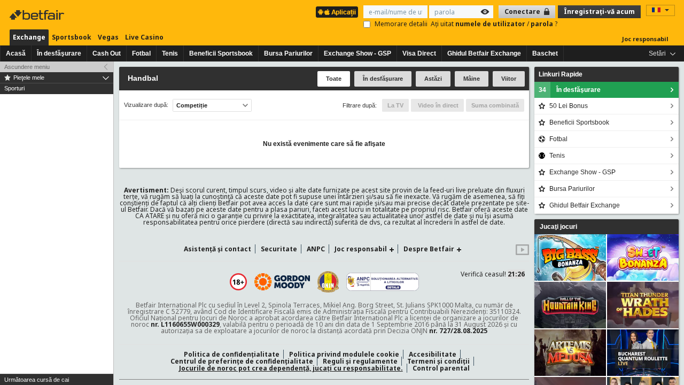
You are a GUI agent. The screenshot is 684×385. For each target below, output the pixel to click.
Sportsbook (71, 37)
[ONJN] (328, 281)
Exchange (29, 37)
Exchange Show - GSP (357, 53)
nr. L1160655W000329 (185, 324)
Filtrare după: (360, 105)
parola (543, 23)
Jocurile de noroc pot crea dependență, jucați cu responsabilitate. (291, 368)
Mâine (471, 78)
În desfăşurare (59, 53)
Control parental (441, 368)
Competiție (191, 105)
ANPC (316, 248)
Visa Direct (419, 53)
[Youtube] (522, 252)
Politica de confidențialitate (231, 354)
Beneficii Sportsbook (221, 53)
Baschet (545, 53)
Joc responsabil (645, 39)
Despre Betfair (428, 248)
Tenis (170, 53)
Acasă (16, 53)
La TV (395, 105)
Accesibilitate (432, 354)
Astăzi (433, 78)
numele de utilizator (491, 23)
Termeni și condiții (438, 361)
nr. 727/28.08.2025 (458, 330)
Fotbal (141, 53)
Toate (333, 78)
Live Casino (144, 37)
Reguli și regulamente (360, 361)
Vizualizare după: (146, 105)
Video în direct (437, 105)
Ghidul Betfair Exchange (484, 53)
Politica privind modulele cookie (344, 354)
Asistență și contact (217, 248)
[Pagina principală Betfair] (38, 15)
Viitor (508, 78)
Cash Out (106, 53)
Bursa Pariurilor (288, 53)
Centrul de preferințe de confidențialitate (241, 361)
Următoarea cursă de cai (36, 379)
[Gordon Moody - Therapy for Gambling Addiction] (282, 281)
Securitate (279, 248)
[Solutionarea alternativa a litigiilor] (382, 282)
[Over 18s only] (238, 281)
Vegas (108, 37)
